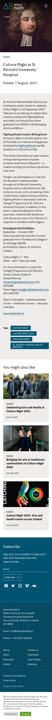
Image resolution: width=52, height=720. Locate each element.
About (6, 649)
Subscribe (10, 577)
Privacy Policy (9, 680)
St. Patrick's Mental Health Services (28, 345)
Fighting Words (27, 145)
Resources (8, 659)
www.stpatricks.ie (13, 313)
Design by (13, 686)
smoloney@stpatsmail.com (19, 282)
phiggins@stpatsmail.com (34, 289)
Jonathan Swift (21, 339)
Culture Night (21, 327)
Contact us (33, 649)
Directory (32, 664)
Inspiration (33, 654)
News (6, 654)
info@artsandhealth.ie (18, 631)
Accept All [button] (25, 714)
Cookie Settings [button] (11, 714)
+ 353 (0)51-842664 (17, 638)
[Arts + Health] (13, 6)
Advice (6, 664)
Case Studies (34, 659)
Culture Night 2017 (23, 333)
